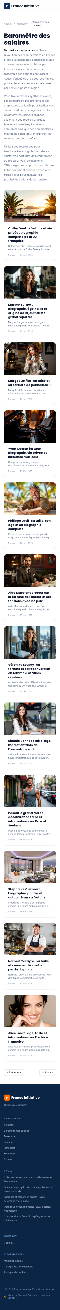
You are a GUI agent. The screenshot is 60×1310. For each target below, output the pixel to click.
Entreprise (9, 1136)
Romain (12, 255)
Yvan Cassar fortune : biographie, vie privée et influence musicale (27, 453)
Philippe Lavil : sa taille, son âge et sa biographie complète (29, 525)
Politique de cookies (15, 1272)
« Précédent (14, 1072)
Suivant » (47, 1072)
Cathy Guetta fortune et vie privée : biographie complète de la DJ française (30, 234)
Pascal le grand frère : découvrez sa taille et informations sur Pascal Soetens (27, 819)
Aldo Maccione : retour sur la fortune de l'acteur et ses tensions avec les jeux (30, 597)
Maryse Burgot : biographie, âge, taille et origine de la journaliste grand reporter (27, 310)
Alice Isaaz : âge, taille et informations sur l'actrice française (28, 1037)
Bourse (8, 1159)
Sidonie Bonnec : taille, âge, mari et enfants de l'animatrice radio (29, 745)
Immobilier (9, 1147)
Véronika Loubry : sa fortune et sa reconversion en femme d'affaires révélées (29, 670)
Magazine (22, 23)
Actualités (9, 1124)
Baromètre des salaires (16, 1130)
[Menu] (52, 6)
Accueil (8, 23)
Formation (9, 1153)
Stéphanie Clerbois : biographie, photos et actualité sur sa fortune (27, 893)
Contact (8, 1242)
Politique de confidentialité (18, 1266)
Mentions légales (13, 1260)
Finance (8, 1142)
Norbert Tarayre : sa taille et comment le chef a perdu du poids (28, 965)
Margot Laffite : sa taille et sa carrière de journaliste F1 (30, 383)
